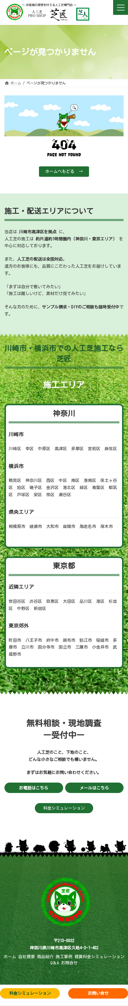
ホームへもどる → (64, 171)
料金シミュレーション (64, 808)
